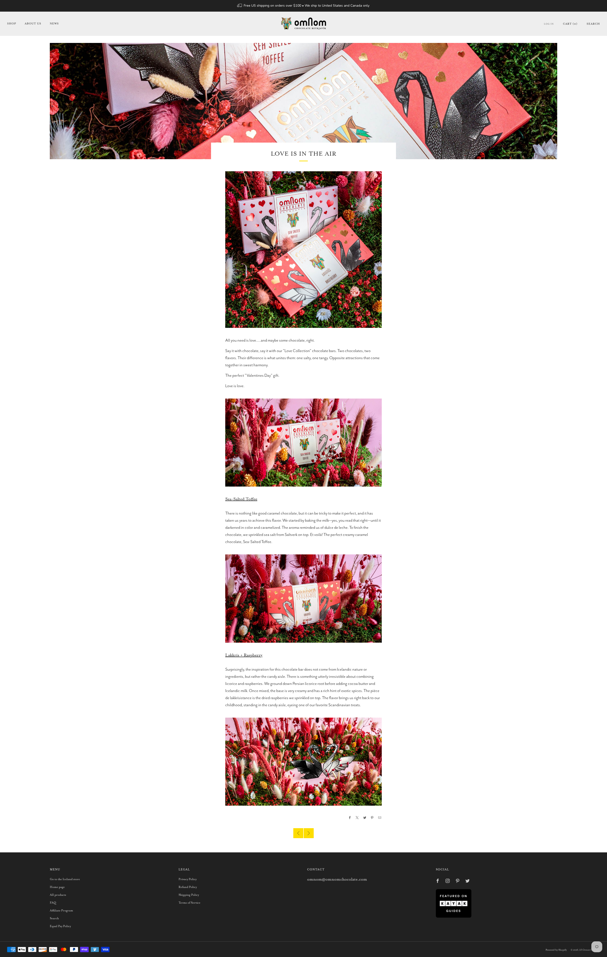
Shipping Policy (189, 895)
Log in (549, 24)
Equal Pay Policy (60, 926)
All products (58, 895)
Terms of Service (189, 903)
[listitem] (303, 6)
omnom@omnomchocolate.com (337, 879)
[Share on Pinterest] (372, 818)
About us (33, 23)
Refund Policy (188, 887)
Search (593, 23)
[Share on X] (357, 818)
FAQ (53, 903)
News (54, 23)
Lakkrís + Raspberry (243, 655)
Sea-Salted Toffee (241, 499)
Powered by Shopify (556, 950)
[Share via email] (380, 818)
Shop (11, 23)
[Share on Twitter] (365, 818)
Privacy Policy (188, 879)
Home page (57, 887)
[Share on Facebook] (350, 818)
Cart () (570, 23)
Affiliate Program (61, 910)
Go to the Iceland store (65, 879)
